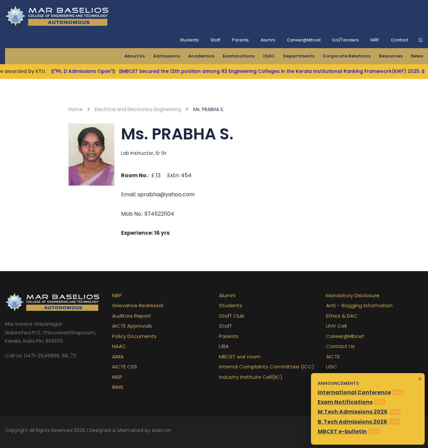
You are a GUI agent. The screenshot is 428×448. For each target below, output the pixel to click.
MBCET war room (239, 356)
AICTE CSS (124, 366)
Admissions (166, 56)
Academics (201, 56)
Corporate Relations (346, 56)
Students (189, 40)
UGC (331, 366)
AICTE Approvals (132, 325)
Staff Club (231, 315)
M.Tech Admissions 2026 (353, 412)
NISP (117, 376)
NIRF (374, 40)
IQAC (269, 56)
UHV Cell (336, 325)
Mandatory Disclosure (353, 295)
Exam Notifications (345, 402)
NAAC (119, 346)
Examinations (239, 56)
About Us (134, 56)
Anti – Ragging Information (359, 305)
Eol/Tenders (345, 40)
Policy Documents (134, 336)
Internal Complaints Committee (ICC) (266, 366)
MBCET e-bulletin (342, 431)
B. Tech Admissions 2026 (352, 422)
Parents (240, 40)
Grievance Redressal (137, 305)
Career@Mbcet (304, 40)
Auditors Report (131, 315)
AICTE (333, 356)
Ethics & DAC (341, 315)
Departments (298, 56)
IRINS (117, 386)
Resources (391, 56)
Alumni (267, 40)
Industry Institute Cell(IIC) (251, 376)
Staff (215, 40)
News (417, 56)
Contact (399, 40)
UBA (224, 346)
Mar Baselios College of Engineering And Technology (58, 16)
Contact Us (340, 346)
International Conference (354, 392)
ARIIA (118, 356)
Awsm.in (161, 430)
